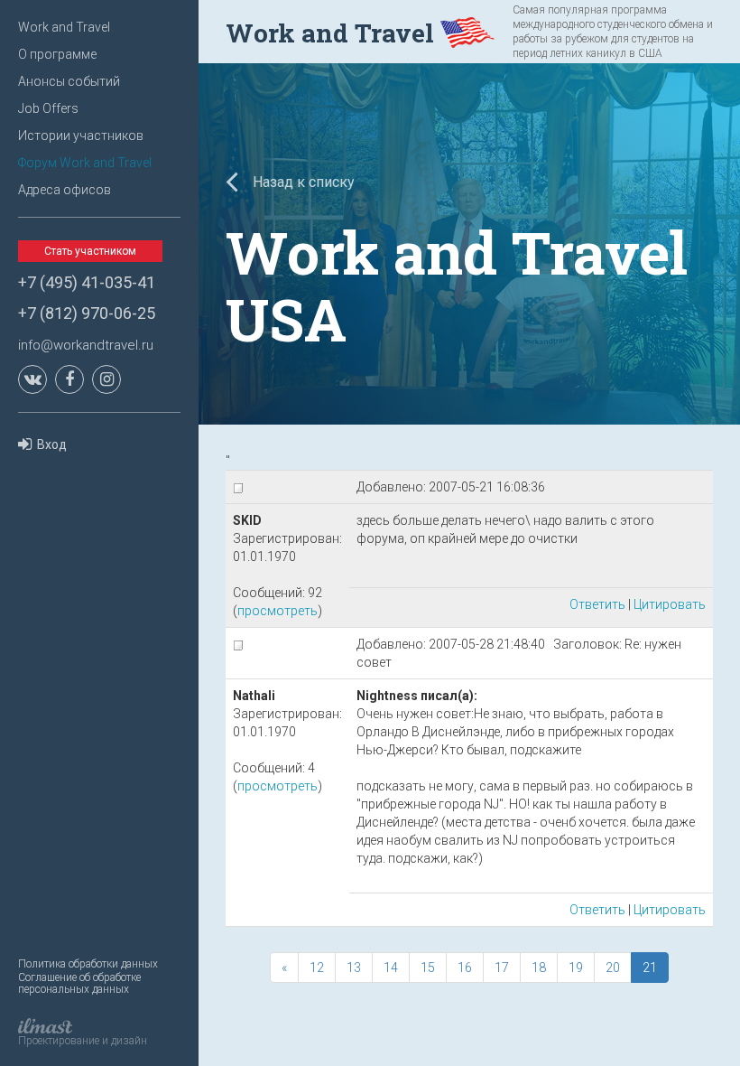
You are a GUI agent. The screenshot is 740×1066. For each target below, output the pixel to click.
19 (576, 967)
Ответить (597, 604)
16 (465, 967)
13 (354, 967)
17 (502, 967)
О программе (57, 54)
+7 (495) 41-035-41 (86, 282)
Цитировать (670, 604)
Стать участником (90, 251)
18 (539, 967)
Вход (52, 444)
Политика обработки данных (88, 964)
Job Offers (48, 108)
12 (317, 967)
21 (650, 967)
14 (391, 967)
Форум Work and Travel (85, 162)
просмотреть (277, 610)
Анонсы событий (69, 81)
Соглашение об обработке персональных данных (79, 983)
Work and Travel (64, 27)
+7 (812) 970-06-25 (86, 313)
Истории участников (80, 135)
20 (613, 967)
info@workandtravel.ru (85, 345)
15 (428, 967)
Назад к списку (302, 182)
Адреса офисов (64, 189)
